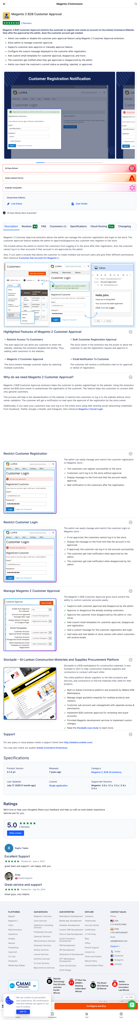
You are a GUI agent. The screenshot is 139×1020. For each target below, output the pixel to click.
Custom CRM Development (71, 929)
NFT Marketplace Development (67, 960)
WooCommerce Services (44, 941)
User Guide (81, 203)
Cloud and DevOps (67, 965)
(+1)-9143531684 (118, 924)
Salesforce (13, 934)
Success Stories (92, 925)
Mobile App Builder (16, 965)
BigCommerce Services (44, 968)
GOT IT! (23, 1012)
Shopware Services (42, 945)
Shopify (11, 938)
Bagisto (11, 916)
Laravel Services (41, 954)
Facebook (118, 955)
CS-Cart (11, 956)
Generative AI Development (71, 954)
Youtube (118, 964)
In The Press (90, 934)
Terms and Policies (93, 956)
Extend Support (92, 947)
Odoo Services (40, 921)
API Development (67, 950)
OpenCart (12, 952)
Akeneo (11, 943)
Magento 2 (97, 772)
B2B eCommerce (112, 772)
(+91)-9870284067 (119, 932)
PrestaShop (13, 947)
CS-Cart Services (41, 963)
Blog (87, 938)
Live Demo (16, 203)
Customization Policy (94, 965)
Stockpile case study (88, 727)
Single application (58, 785)
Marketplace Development (71, 916)
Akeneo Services (41, 950)
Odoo (10, 925)
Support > (115, 946)
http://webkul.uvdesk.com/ (78, 742)
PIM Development (67, 945)
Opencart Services (42, 936)
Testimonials (90, 921)
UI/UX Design (65, 970)
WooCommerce (15, 929)
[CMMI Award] (23, 981)
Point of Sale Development (71, 934)
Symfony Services (42, 959)
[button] (3, 4)
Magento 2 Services (42, 916)
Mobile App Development (70, 921)
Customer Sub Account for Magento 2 (39, 258)
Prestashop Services (43, 932)
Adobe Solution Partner (14, 178)
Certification (90, 929)
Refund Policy (91, 961)
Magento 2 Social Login (90, 409)
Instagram (118, 960)
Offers (87, 943)
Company (89, 916)
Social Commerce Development (67, 939)
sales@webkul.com (118, 941)
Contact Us (90, 952)
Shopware (12, 961)
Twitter (117, 951)
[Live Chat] (131, 1004)
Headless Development (69, 925)
